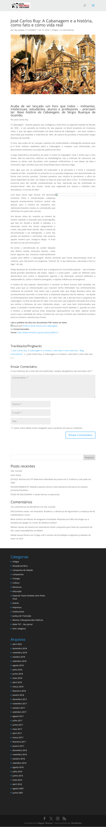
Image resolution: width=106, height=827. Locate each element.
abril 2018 (17, 682)
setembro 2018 (19, 661)
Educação (17, 591)
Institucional (18, 611)
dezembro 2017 (20, 699)
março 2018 (18, 686)
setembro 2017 (19, 712)
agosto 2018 (18, 665)
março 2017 (18, 737)
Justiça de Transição (22, 616)
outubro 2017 (19, 708)
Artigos (55, 30)
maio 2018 (17, 678)
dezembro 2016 (20, 750)
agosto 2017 (18, 716)
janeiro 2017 (18, 746)
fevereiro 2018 (19, 691)
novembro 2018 (20, 652)
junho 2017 (18, 724)
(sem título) (16, 475)
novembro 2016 (20, 754)
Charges (16, 578)
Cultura (16, 582)
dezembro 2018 (20, 648)
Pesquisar (89, 457)
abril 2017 (17, 733)
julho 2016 (17, 771)
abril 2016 (17, 784)
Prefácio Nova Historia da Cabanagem (40, 326)
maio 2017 (17, 729)
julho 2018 (17, 669)
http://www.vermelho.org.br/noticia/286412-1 (38, 332)
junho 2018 (18, 673)
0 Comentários (67, 30)
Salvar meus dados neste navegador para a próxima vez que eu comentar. (48, 428)
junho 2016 (18, 775)
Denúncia (17, 587)
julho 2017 (17, 720)
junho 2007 (18, 792)
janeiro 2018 (18, 695)
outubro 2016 (19, 758)
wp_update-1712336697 (25, 30)
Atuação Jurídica (20, 566)
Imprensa (17, 607)
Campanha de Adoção (23, 570)
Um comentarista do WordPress (25, 507)
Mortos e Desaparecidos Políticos (28, 620)
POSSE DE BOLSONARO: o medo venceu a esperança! (35, 494)
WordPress (76, 823)
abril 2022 (17, 644)
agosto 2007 (18, 788)
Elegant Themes (44, 823)
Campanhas (18, 574)
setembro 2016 (19, 763)
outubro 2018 (19, 657)
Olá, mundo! (16, 471)
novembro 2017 (20, 703)
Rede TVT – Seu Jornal (23, 624)
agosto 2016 (18, 767)
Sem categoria (19, 628)
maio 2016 (17, 780)
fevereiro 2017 (19, 741)
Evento (16, 603)
